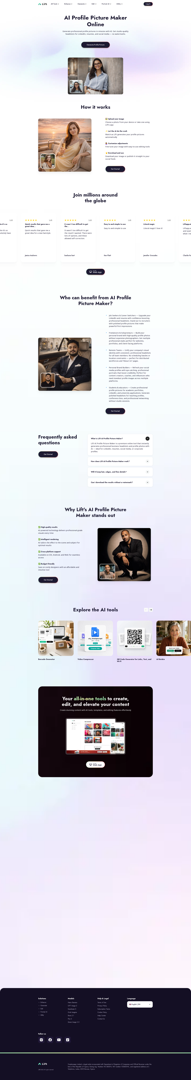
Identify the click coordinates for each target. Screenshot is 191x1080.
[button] (120, 444)
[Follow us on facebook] (50, 1040)
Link (24, 220)
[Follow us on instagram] (41, 1040)
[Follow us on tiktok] (67, 1040)
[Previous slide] (146, 610)
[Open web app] (95, 272)
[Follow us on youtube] (59, 1040)
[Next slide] (151, 610)
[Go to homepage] (42, 4)
